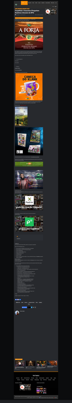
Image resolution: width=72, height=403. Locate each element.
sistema (49, 379)
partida (18, 379)
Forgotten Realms (31, 302)
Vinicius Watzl (22, 311)
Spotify (18, 20)
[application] (29, 18)
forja (37, 302)
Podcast (28, 8)
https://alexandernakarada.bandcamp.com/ (29, 271)
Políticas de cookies (30, 396)
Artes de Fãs (29, 2)
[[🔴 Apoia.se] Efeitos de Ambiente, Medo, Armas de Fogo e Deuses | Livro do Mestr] (44, 388)
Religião (40, 302)
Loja (55, 2)
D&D (22, 302)
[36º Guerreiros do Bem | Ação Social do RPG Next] (38, 390)
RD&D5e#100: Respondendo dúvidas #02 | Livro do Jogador (52, 366)
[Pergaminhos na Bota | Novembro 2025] (30, 363)
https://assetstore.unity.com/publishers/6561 (29, 273)
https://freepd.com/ (22, 270)
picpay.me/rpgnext (17, 214)
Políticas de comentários (36, 396)
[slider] (42, 18)
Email (20, 20)
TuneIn (22, 20)
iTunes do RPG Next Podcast (31, 256)
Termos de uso (22, 396)
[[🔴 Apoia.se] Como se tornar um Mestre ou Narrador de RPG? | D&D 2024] (20, 363)
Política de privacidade (17, 396)
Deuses (26, 302)
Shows (33, 2)
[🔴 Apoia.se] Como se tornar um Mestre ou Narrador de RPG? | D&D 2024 (19, 368)
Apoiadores (43, 2)
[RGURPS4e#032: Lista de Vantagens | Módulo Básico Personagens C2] (41, 363)
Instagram (16, 295)
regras (32, 379)
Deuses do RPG (20, 8)
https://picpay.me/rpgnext (27, 249)
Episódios (22, 2)
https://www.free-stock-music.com (27, 272)
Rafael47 (27, 379)
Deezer (25, 20)
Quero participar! (48, 2)
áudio (54, 379)
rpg (41, 379)
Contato (36, 2)
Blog (26, 2)
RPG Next (45, 379)
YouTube (20, 255)
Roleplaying (37, 379)
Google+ (25, 295)
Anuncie (39, 2)
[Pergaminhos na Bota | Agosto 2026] (41, 393)
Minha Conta (52, 2)
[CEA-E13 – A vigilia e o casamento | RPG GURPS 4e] (38, 393)
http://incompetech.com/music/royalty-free (32, 269)
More (28, 20)
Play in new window (20, 19)
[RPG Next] (16, 5)
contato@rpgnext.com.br (33, 260)
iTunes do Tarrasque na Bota (22, 256)
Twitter (22, 295)
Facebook (19, 295)
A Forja (16, 8)
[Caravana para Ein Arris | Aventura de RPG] (41, 388)
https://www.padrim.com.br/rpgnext (29, 248)
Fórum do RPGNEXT (21, 159)
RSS (26, 20)
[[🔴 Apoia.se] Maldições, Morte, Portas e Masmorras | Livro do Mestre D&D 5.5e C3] (44, 390)
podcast (22, 379)
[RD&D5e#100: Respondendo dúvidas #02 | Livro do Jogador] (52, 363)
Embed (34, 19)
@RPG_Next (20, 254)
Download (24, 19)
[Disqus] (29, 327)
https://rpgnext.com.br (21, 246)
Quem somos (26, 396)
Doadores (18, 238)
